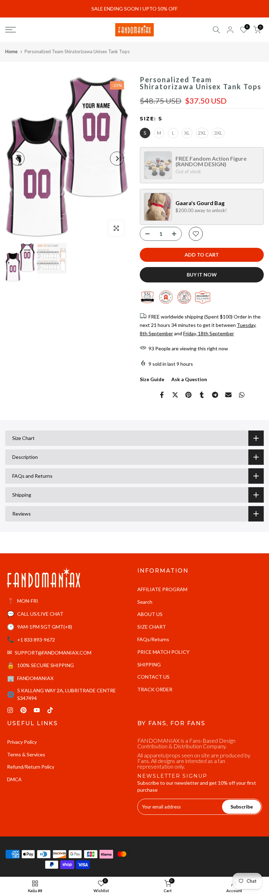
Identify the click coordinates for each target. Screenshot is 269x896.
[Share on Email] (228, 395)
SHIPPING (149, 664)
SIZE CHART (151, 627)
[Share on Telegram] (215, 395)
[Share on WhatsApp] (242, 395)
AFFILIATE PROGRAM (162, 589)
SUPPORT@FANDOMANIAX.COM (53, 653)
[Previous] (18, 159)
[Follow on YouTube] (37, 710)
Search (144, 602)
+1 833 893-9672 (36, 640)
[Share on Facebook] (162, 395)
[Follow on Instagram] (10, 710)
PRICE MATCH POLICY (163, 652)
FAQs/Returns (153, 639)
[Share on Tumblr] (202, 395)
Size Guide (152, 379)
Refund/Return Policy (30, 767)
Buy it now (202, 275)
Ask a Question (189, 379)
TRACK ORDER (154, 689)
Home (11, 51)
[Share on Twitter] (175, 395)
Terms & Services (26, 754)
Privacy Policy (22, 742)
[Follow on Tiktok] (50, 710)
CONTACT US (153, 677)
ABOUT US (150, 614)
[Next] (117, 159)
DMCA (14, 779)
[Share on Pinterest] (188, 395)
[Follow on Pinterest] (23, 710)
